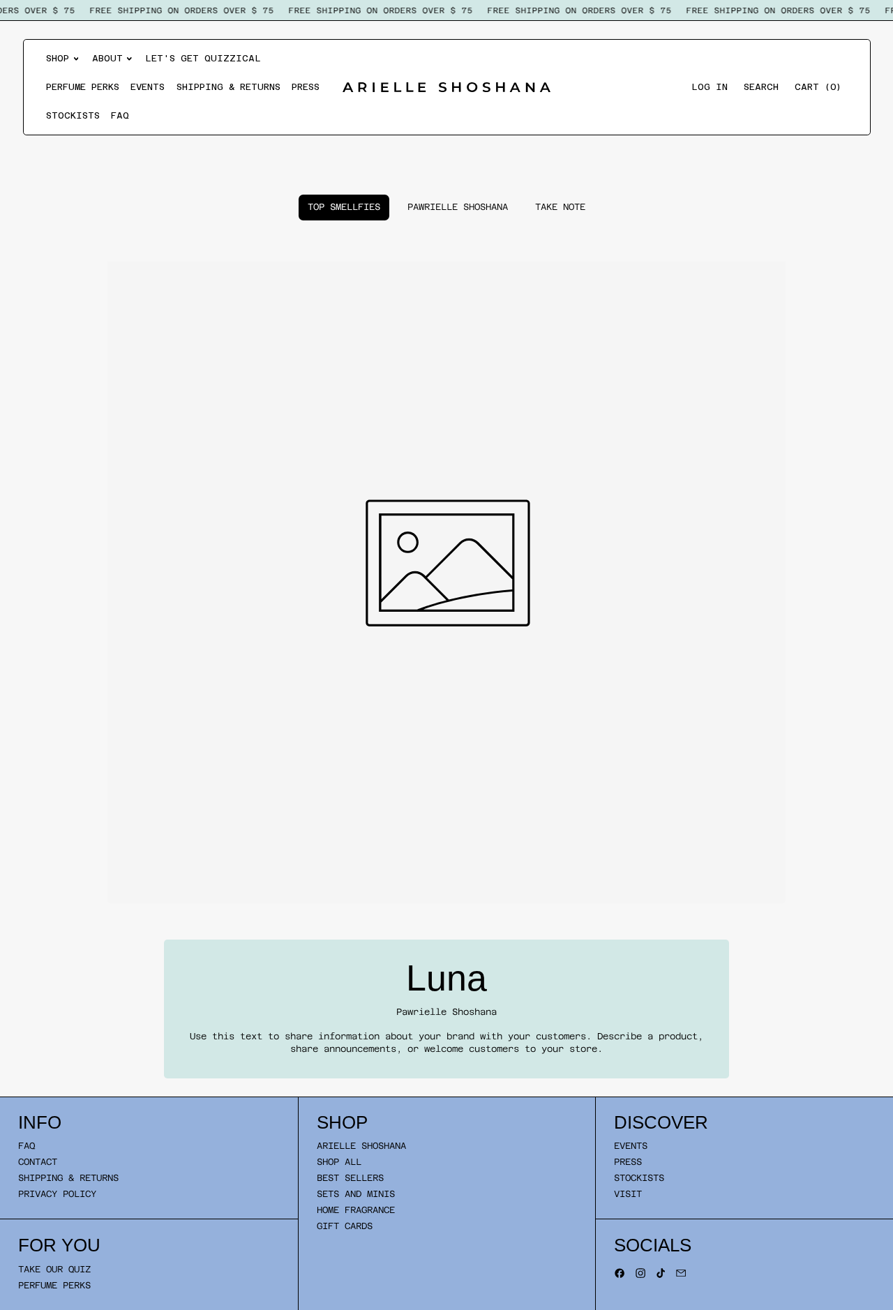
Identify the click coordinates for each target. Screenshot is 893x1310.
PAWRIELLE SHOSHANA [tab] (457, 207)
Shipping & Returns (228, 87)
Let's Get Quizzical (203, 58)
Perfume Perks (82, 87)
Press (306, 87)
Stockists (73, 115)
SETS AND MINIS (356, 1194)
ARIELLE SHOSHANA (361, 1145)
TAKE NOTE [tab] (560, 207)
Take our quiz (54, 1269)
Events (147, 87)
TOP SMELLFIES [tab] (344, 207)
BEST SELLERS (350, 1178)
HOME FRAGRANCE (356, 1210)
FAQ (120, 115)
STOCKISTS (639, 1178)
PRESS (628, 1162)
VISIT (628, 1194)
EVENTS (630, 1145)
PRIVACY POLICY (57, 1194)
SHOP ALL (339, 1162)
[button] (761, 87)
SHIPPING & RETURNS (68, 1178)
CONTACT (37, 1162)
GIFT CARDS (345, 1226)
